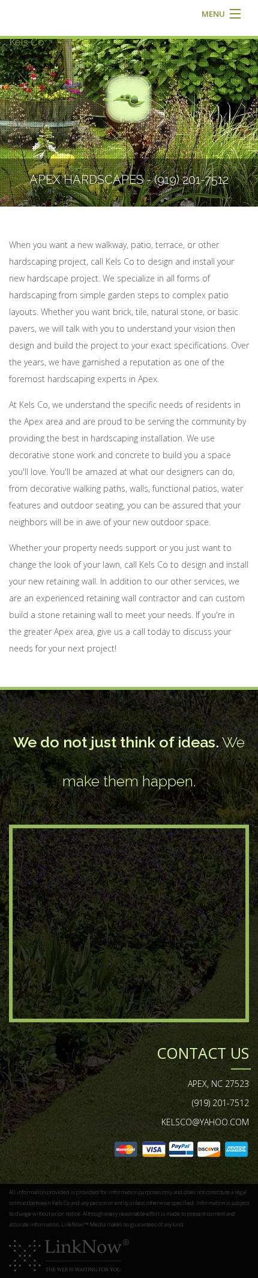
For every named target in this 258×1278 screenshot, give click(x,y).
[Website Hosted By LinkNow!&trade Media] (69, 1254)
